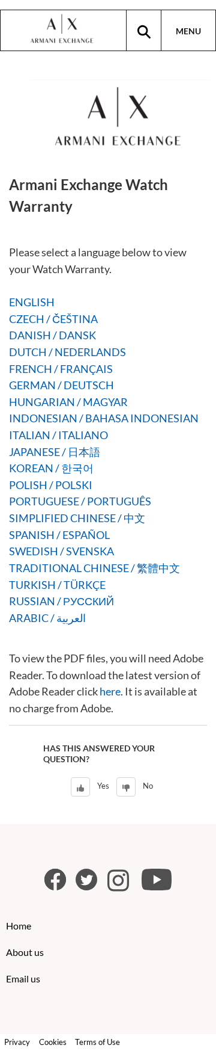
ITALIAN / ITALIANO (58, 435)
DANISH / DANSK (52, 335)
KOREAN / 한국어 (51, 468)
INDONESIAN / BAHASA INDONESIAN (104, 418)
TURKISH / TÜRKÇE (57, 584)
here (110, 691)
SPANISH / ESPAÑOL (59, 534)
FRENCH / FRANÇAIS (61, 368)
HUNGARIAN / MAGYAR (68, 401)
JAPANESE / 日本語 (54, 451)
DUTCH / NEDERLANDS (67, 352)
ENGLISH (32, 302)
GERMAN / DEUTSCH (61, 385)
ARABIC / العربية (47, 617)
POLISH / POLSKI (50, 485)
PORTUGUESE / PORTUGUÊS (80, 501)
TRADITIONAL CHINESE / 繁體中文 (94, 568)
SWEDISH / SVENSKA (61, 551)
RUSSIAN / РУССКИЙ (61, 601)
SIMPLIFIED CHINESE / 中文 (77, 518)
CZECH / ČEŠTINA (53, 318)
